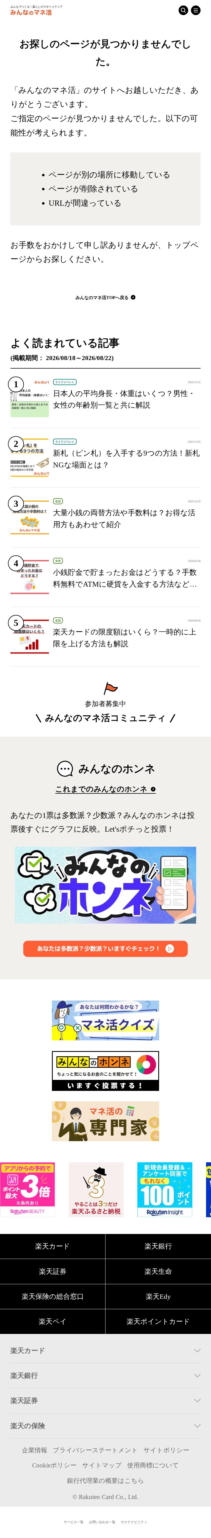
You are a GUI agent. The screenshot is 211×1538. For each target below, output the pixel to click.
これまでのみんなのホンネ (102, 789)
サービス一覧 (74, 1522)
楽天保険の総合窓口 (53, 1296)
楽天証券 (52, 1271)
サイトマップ (102, 1465)
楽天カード (52, 1246)
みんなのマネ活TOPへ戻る (103, 297)
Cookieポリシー (54, 1465)
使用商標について (153, 1465)
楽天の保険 (27, 1426)
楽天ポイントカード (158, 1321)
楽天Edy (158, 1296)
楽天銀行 (158, 1246)
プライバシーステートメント (95, 1450)
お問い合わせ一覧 (102, 1522)
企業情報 (34, 1450)
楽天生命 (158, 1271)
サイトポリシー (166, 1450)
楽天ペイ (53, 1321)
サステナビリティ (134, 1522)
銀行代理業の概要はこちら (105, 1480)
